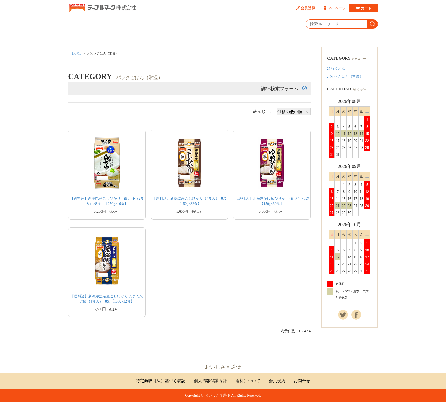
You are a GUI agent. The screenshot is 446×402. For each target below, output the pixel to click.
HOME (76, 53)
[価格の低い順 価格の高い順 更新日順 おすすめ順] (293, 111)
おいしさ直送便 (223, 367)
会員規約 (277, 381)
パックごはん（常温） (345, 77)
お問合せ (302, 381)
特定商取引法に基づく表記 (160, 381)
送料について (247, 381)
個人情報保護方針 (210, 381)
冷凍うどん (336, 69)
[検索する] (372, 24)
